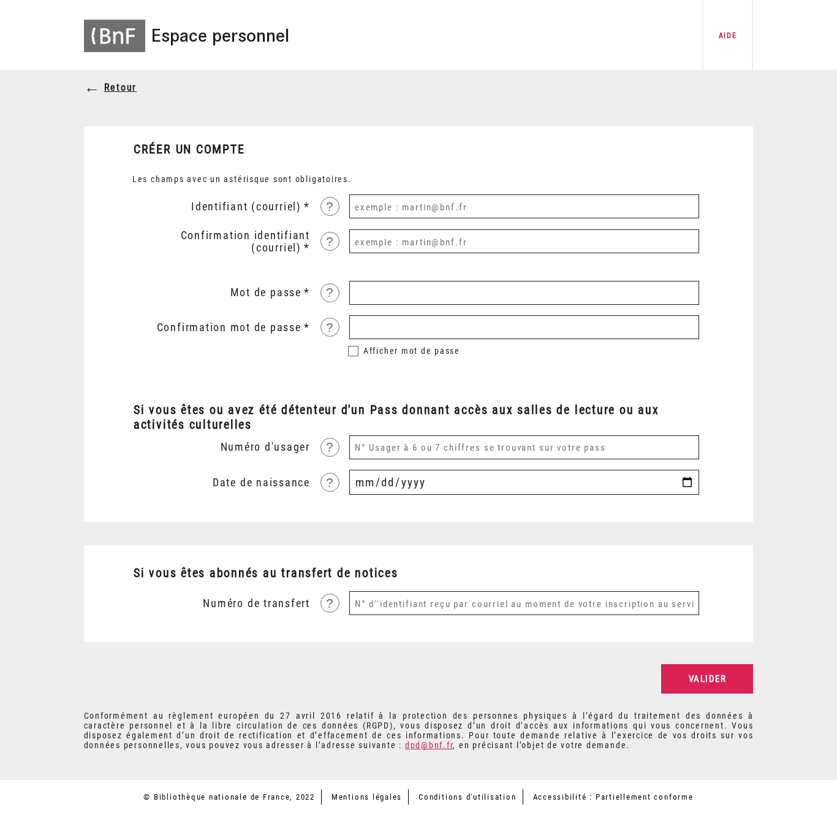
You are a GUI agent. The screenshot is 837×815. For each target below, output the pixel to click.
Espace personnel (220, 36)
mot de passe (411, 351)
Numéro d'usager (265, 447)
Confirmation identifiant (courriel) (245, 241)
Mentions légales (366, 797)
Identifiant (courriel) (246, 207)
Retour (120, 87)
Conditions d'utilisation (467, 797)
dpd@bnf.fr (429, 745)
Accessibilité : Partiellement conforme (613, 797)
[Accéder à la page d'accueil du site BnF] (114, 28)
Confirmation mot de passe (229, 327)
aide (728, 35)
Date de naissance (261, 482)
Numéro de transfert (256, 603)
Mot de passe (265, 292)
